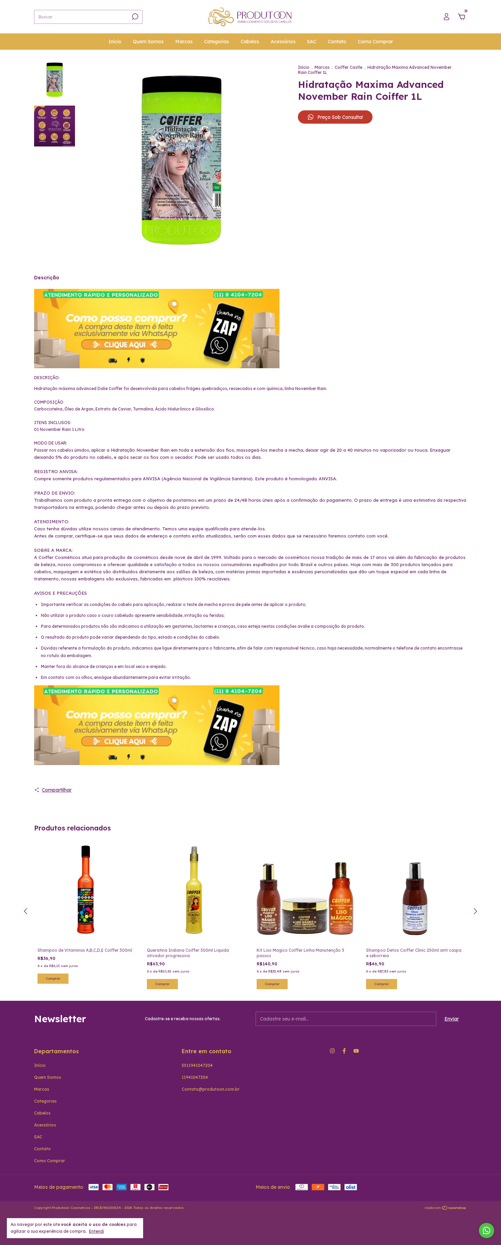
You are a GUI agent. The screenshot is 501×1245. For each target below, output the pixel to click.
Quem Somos (148, 41)
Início (114, 41)
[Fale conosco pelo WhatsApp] (486, 1230)
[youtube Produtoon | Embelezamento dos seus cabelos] (356, 1051)
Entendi (96, 1231)
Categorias (216, 41)
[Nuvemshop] (445, 1208)
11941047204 (195, 1077)
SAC (311, 41)
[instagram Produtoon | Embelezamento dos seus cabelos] (332, 1051)
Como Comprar (375, 41)
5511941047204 (197, 1065)
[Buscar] (134, 17)
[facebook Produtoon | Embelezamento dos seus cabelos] (344, 1051)
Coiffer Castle (348, 67)
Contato (337, 41)
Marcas (184, 41)
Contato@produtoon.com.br (211, 1089)
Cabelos (250, 41)
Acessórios (283, 41)
